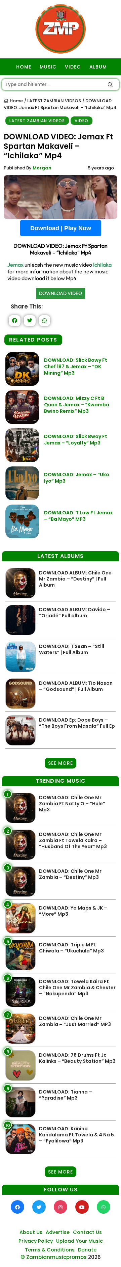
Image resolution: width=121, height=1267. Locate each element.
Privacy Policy (35, 1241)
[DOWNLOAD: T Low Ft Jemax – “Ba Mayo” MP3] (22, 536)
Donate (87, 1249)
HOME (23, 66)
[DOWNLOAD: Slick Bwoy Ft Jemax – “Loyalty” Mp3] (22, 460)
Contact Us (87, 1232)
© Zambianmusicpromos (54, 1257)
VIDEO (73, 66)
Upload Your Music (79, 1241)
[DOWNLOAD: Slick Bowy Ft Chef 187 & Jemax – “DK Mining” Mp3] (22, 384)
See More (60, 763)
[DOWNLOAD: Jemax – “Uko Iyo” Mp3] (22, 498)
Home (16, 101)
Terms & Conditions (50, 1249)
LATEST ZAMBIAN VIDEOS (54, 101)
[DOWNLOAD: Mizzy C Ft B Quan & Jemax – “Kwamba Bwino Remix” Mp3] (22, 422)
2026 (94, 1257)
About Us (30, 1232)
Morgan (42, 168)
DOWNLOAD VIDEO (60, 293)
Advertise (58, 1232)
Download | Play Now (60, 228)
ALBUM (98, 66)
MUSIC (48, 66)
